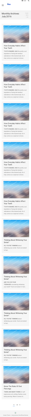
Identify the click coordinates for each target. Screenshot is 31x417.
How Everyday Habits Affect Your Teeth (14, 47)
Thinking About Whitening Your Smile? (15, 241)
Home (26, 13)
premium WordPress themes (21, 415)
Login (25, 0)
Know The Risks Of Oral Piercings (13, 387)
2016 (27, 15)
